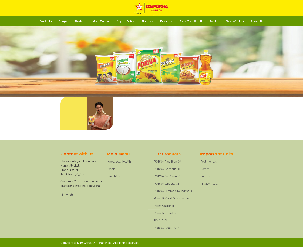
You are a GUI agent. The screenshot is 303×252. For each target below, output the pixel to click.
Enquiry (205, 176)
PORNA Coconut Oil (167, 169)
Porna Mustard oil (165, 213)
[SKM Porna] (151, 8)
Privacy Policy (209, 183)
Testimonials (208, 161)
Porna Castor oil (164, 205)
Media (111, 169)
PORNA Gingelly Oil (166, 183)
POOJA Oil (161, 220)
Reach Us (113, 176)
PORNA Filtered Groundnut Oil (173, 191)
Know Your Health (119, 161)
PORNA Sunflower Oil (168, 176)
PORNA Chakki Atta (166, 228)
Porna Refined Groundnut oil (172, 198)
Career (204, 169)
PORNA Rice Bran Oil (167, 161)
